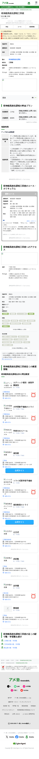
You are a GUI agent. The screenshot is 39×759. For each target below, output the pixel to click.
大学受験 (28, 686)
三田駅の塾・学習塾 (10, 641)
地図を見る (8, 398)
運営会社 (6, 714)
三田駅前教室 (6, 539)
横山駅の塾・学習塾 (10, 648)
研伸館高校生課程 (14, 59)
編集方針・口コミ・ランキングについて (19, 702)
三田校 (4, 460)
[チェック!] (34, 395)
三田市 (12, 9)
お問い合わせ (16, 714)
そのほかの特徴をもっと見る (19, 329)
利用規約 (33, 706)
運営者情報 (25, 706)
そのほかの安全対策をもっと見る (19, 348)
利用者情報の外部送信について (26, 710)
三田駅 (17, 9)
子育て (15, 690)
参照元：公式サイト (31, 221)
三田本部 (5, 593)
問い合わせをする (7, 359)
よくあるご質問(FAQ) (29, 714)
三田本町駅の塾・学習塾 (12, 644)
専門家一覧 (15, 706)
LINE (18, 686)
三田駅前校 (6, 392)
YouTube (25, 690)
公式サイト (19, 470)
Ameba (11, 737)
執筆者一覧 (6, 706)
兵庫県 (7, 9)
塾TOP (2, 9)
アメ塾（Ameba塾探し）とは (23, 698)
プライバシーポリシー (8, 710)
